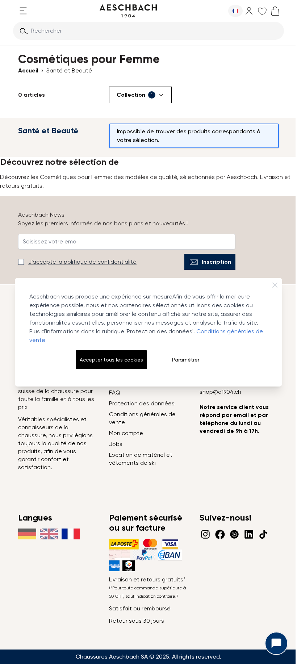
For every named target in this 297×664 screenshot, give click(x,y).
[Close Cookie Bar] (275, 285)
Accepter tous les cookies (111, 360)
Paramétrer (185, 360)
